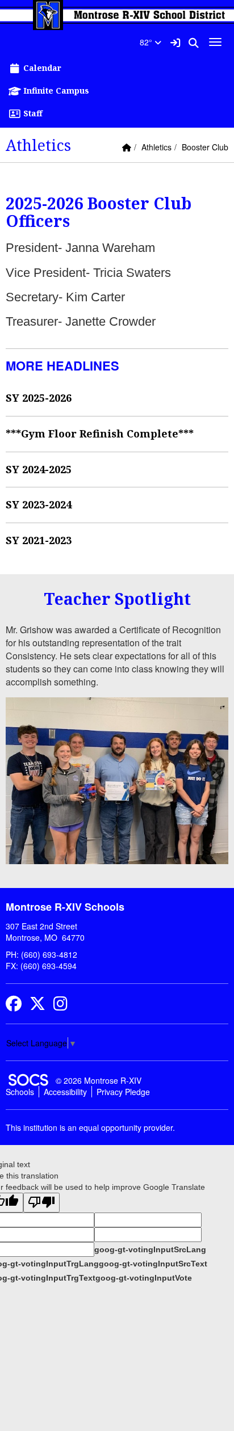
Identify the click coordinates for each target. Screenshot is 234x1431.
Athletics (156, 147)
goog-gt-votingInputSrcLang (150, 1249)
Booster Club (205, 147)
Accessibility (65, 1091)
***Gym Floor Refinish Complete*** (100, 433)
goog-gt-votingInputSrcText (153, 1263)
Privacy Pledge (123, 1091)
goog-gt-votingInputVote (143, 1277)
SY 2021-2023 (39, 540)
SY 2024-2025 (39, 469)
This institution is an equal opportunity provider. (90, 1127)
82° (147, 42)
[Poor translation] (41, 1203)
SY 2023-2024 (39, 504)
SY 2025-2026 (39, 398)
